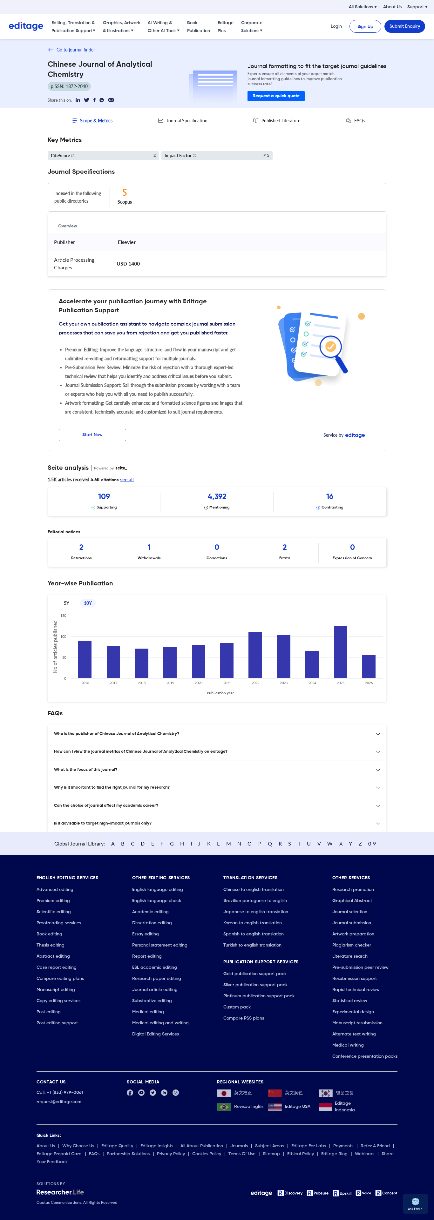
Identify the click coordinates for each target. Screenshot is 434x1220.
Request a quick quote (276, 96)
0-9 (372, 843)
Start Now (92, 435)
